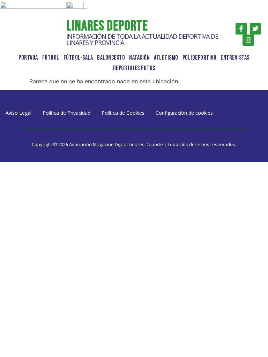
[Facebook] (241, 28)
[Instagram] (248, 40)
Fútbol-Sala (78, 57)
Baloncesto (111, 57)
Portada (28, 57)
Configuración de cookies (184, 112)
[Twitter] (255, 28)
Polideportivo (200, 57)
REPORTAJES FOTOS (134, 68)
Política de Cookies (123, 112)
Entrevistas (235, 57)
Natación (139, 57)
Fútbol (50, 57)
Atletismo (166, 57)
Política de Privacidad (66, 112)
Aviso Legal (18, 112)
